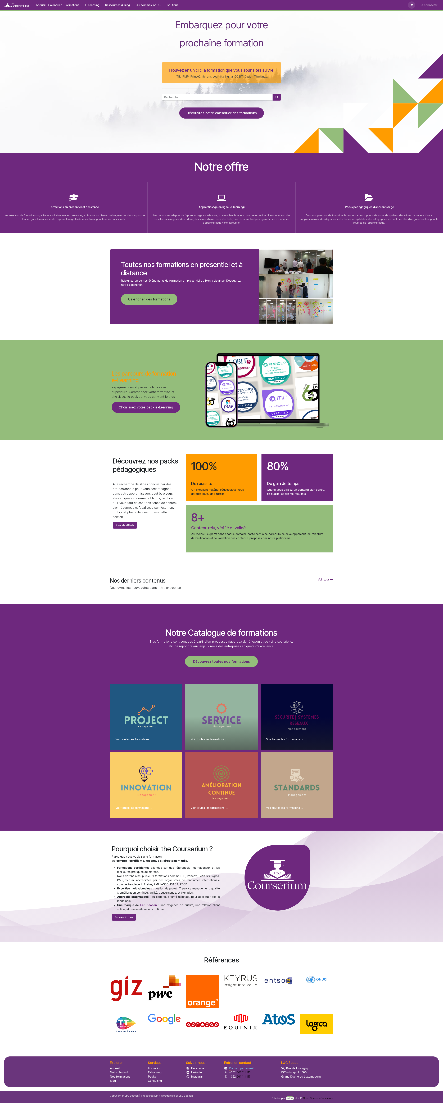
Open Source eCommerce (318, 1098)
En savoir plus (124, 879)
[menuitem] (40, 5)
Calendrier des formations (149, 299)
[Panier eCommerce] (411, 5)
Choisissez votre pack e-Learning (146, 407)
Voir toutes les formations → (134, 701)
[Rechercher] (277, 97)
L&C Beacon (148, 867)
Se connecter (428, 5)
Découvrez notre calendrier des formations (221, 113)
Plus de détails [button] (125, 525)
